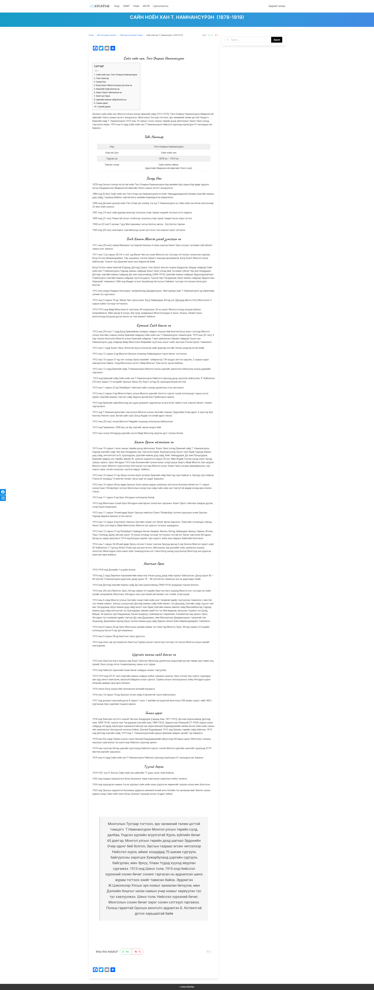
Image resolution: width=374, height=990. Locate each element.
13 (211, 35)
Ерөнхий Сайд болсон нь (108, 89)
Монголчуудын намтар (106, 35)
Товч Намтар (102, 78)
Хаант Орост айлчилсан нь (109, 92)
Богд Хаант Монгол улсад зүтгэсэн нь (114, 85)
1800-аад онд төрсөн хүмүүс (131, 35)
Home (91, 35)
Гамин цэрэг (102, 103)
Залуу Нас (101, 82)
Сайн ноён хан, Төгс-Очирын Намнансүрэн (116, 74)
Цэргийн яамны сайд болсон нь (111, 99)
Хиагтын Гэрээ (103, 96)
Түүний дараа (104, 106)
